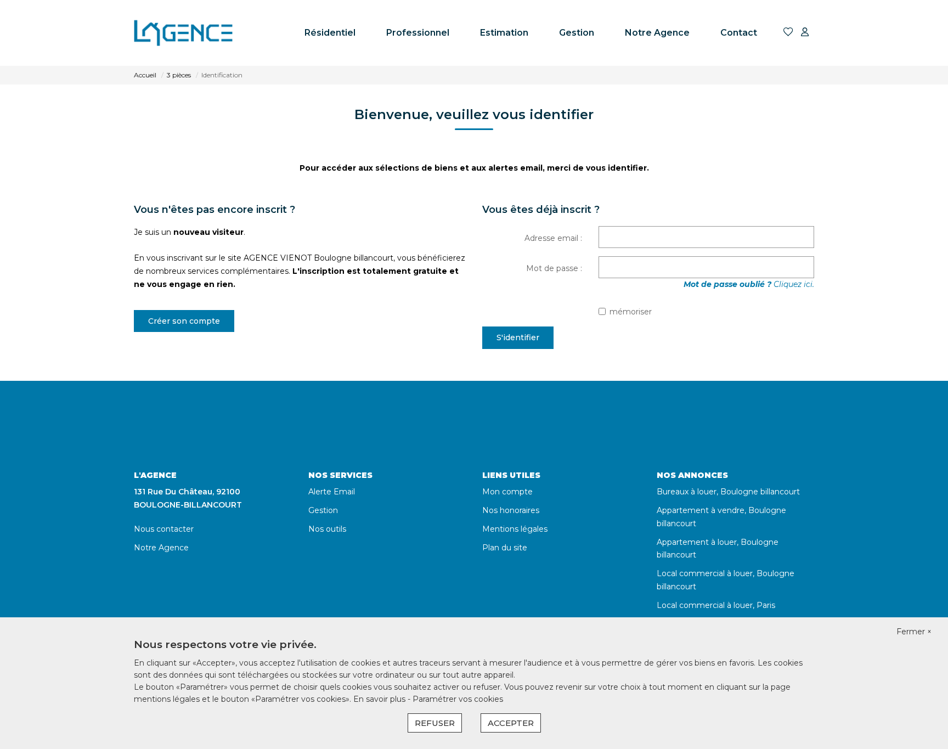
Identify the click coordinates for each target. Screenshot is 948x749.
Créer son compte (184, 321)
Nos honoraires (510, 510)
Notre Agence (657, 32)
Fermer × (914, 632)
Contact (738, 32)
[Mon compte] (805, 32)
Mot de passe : (554, 268)
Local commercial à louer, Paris (716, 605)
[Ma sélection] (788, 32)
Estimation (504, 32)
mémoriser (631, 312)
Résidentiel (330, 32)
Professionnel (417, 32)
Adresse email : (553, 238)
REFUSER (435, 723)
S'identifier (517, 337)
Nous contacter (164, 529)
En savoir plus (380, 699)
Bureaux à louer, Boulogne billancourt (728, 492)
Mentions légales (515, 529)
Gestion (576, 32)
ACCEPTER (511, 723)
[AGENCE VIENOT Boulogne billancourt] (189, 33)
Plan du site (504, 548)
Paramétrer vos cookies (458, 699)
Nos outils (327, 529)
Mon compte (507, 492)
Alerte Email (331, 492)
